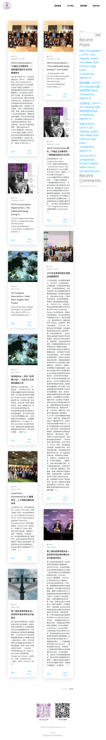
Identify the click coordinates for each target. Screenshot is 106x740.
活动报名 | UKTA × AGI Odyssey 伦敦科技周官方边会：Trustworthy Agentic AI (90, 111)
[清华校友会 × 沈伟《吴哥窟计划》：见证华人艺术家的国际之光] (22, 349)
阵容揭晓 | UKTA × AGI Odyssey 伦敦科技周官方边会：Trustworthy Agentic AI (90, 90)
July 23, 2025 (15, 289)
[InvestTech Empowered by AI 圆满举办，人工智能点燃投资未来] (22, 466)
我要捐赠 (83, 6)
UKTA (15, 56)
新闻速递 (57, 6)
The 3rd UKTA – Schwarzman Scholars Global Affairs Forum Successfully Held (89, 163)
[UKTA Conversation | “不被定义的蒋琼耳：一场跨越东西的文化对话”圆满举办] (22, 36)
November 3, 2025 (53, 144)
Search (82, 31)
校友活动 (96, 6)
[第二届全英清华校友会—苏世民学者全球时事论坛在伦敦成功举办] (58, 524)
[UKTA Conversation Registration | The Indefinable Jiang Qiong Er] (22, 178)
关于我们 (70, 6)
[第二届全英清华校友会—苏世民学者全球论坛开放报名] (22, 584)
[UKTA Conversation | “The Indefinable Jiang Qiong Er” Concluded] (58, 36)
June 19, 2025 (15, 489)
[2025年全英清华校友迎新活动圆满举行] (58, 246)
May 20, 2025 (51, 547)
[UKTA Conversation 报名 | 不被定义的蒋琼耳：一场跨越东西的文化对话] (58, 121)
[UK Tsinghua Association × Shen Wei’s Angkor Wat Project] (22, 266)
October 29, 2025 (52, 269)
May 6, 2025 (15, 607)
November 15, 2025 (17, 59)
